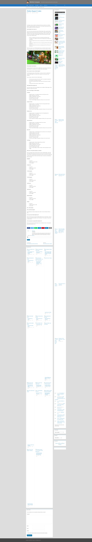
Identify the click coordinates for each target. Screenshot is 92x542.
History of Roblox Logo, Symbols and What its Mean (48, 378)
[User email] (27, 237)
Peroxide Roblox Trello (39, 324)
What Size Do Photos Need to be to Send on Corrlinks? (61, 47)
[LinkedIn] (60, 444)
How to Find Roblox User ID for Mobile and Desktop (31, 252)
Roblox (28, 239)
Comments (63, 12)
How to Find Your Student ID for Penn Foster (61, 31)
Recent (56, 12)
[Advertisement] (39, 19)
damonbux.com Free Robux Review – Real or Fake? (62, 339)
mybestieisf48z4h (59, 409)
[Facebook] (60, 443)
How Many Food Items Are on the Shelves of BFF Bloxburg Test (39, 454)
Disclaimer (36, 5)
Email (28, 528)
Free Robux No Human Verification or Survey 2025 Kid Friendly (62, 51)
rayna (58, 418)
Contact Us (45, 5)
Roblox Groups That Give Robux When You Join (61, 404)
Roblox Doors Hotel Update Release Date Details (30, 386)
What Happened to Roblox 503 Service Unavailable (47, 394)
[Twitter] (63, 443)
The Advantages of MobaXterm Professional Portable (60, 394)
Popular (59, 12)
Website (28, 530)
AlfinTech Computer (35, 2)
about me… (33, 235)
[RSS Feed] (57, 443)
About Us (41, 5)
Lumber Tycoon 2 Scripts (48, 312)
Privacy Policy (31, 5)
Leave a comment (35, 12)
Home (27, 5)
